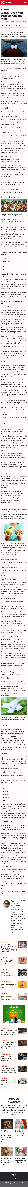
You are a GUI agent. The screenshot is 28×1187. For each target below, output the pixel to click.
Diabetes (6, 798)
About (8, 1185)
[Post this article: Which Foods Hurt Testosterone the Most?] (16, 25)
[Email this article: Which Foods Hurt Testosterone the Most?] (19, 25)
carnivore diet (5, 567)
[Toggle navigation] (25, 2)
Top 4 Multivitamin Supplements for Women (7, 961)
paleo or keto (19, 562)
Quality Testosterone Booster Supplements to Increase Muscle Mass (9, 1070)
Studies (13, 336)
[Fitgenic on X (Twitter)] (15, 1179)
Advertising (14, 1185)
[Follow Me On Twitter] (12, 932)
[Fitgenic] (6, 2)
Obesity (5, 800)
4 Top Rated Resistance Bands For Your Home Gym (9, 986)
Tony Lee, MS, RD (6, 21)
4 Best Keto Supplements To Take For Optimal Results (8, 974)
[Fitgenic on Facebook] (9, 1179)
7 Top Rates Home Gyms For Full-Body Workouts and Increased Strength (9, 1032)
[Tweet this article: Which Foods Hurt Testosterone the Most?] (10, 25)
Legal (19, 1185)
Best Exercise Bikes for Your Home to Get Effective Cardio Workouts (8, 1045)
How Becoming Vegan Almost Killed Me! (21, 1160)
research (7, 684)
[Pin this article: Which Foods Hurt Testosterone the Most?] (13, 25)
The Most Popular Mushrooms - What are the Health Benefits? (6, 1136)
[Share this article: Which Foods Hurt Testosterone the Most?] (6, 25)
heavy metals (5, 625)
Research (4, 584)
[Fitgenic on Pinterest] (18, 1179)
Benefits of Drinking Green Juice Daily (21, 1133)
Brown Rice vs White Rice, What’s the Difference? (6, 1161)
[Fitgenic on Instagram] (12, 1179)
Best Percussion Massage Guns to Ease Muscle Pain (8, 1058)
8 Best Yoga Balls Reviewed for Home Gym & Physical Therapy (9, 998)
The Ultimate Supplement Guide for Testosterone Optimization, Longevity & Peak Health (9, 947)
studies (11, 310)
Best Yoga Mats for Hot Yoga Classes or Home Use (8, 1082)
